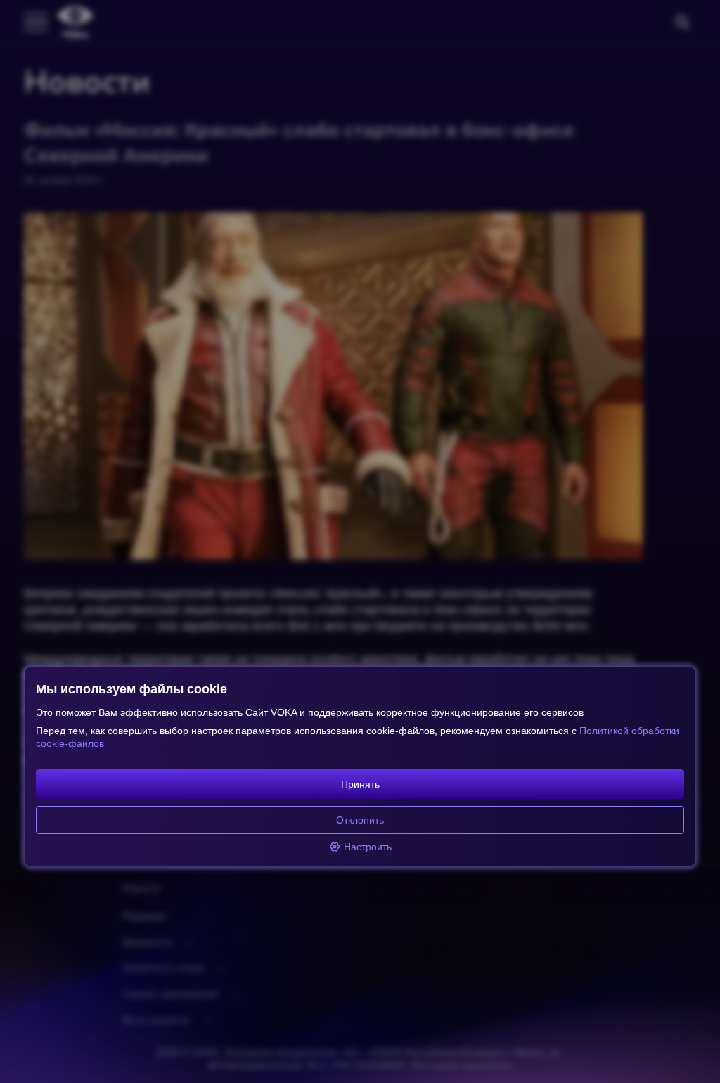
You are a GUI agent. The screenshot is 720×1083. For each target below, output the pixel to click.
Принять (360, 784)
